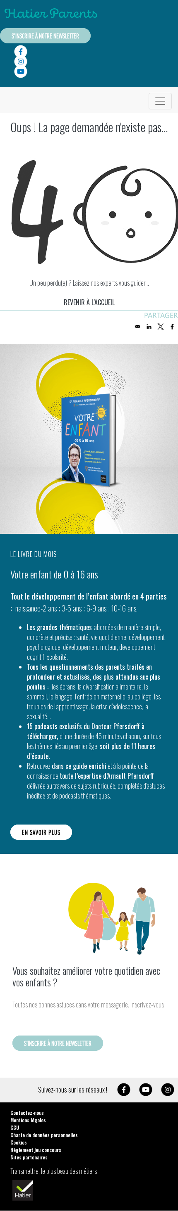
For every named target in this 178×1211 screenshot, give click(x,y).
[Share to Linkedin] (149, 326)
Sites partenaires (29, 1157)
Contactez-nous (27, 1112)
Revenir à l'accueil (89, 302)
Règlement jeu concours (35, 1149)
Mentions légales (28, 1119)
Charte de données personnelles (44, 1134)
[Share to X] (160, 326)
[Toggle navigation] (160, 101)
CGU (14, 1127)
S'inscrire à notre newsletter (45, 35)
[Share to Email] (137, 326)
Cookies (18, 1142)
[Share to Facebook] (172, 326)
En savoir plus (41, 832)
